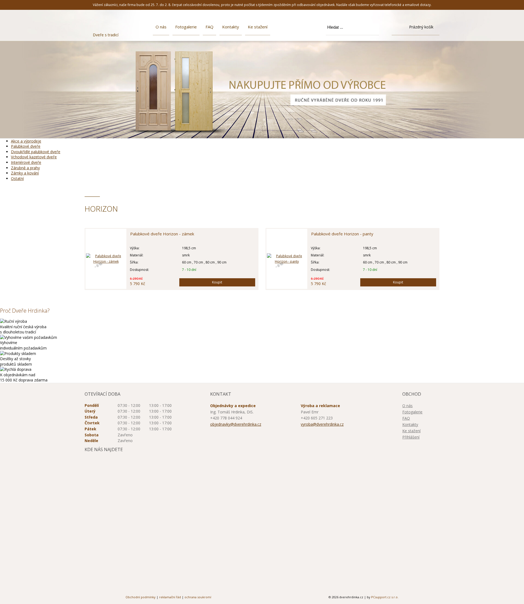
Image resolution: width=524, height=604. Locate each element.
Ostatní (17, 178)
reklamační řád (170, 597)
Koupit (217, 282)
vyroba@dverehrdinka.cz (322, 424)
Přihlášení (410, 437)
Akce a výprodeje (26, 141)
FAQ (209, 26)
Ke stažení (257, 26)
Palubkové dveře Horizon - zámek (162, 234)
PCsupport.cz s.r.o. (384, 597)
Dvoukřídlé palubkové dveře (35, 151)
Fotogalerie (186, 26)
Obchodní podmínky (141, 597)
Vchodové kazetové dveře (34, 156)
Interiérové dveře (26, 162)
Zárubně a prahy (25, 167)
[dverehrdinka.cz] (113, 25)
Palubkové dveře (25, 146)
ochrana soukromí (197, 597)
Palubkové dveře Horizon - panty (342, 234)
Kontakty (230, 26)
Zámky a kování (25, 173)
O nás (161, 26)
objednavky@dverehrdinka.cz (235, 424)
